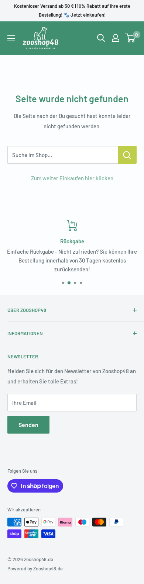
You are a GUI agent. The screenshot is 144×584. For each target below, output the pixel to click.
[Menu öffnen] (11, 38)
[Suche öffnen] (101, 38)
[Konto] (115, 38)
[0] (130, 38)
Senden (28, 424)
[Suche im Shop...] (127, 155)
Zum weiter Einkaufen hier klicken (72, 178)
